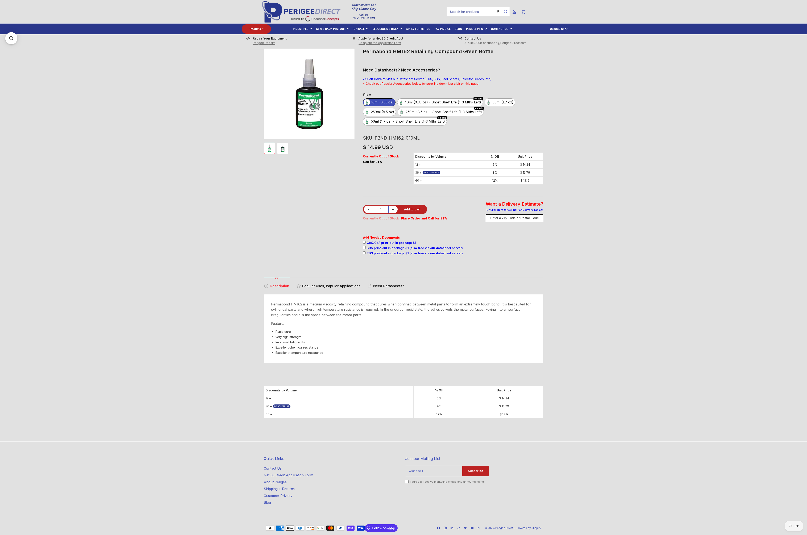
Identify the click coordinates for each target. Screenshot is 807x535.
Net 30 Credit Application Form (288, 475)
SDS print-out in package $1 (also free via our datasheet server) (415, 248)
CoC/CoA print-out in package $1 (391, 242)
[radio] (379, 102)
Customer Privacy (278, 496)
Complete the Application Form (380, 43)
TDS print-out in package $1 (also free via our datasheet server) (415, 253)
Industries (300, 28)
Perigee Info (474, 28)
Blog (458, 28)
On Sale (359, 28)
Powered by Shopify (528, 528)
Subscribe (475, 471)
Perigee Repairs (264, 43)
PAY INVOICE (442, 28)
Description (279, 286)
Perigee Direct (504, 528)
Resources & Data (385, 28)
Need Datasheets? (388, 286)
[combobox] (478, 11)
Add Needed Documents (381, 237)
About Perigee (275, 482)
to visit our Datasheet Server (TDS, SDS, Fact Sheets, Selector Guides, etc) (427, 79)
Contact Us (499, 28)
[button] (498, 11)
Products (255, 28)
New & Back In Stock (331, 28)
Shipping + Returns (279, 489)
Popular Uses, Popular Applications (331, 286)
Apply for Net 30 (418, 28)
